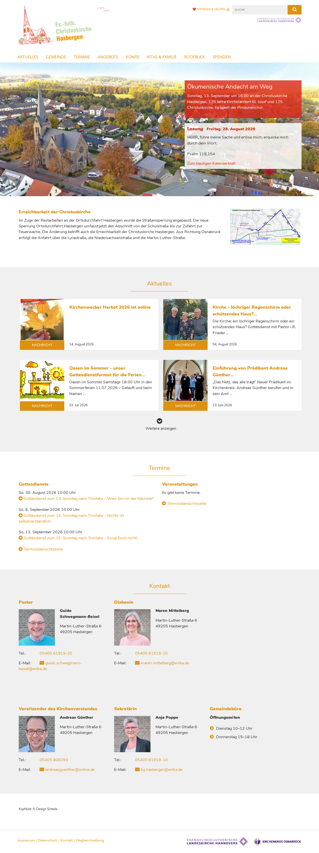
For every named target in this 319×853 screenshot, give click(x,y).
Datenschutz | (49, 840)
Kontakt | (68, 840)
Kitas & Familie (162, 57)
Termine (82, 57)
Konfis (133, 57)
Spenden (222, 57)
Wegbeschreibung (90, 840)
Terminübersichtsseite (43, 549)
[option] (159, 129)
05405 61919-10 (151, 760)
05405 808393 (54, 760)
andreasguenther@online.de (70, 769)
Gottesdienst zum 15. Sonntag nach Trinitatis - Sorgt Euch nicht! (80, 538)
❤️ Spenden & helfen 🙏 (211, 9)
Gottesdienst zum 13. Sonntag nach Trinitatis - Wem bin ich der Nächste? (89, 498)
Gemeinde (56, 57)
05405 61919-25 (151, 653)
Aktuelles (27, 57)
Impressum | (27, 840)
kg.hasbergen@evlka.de (161, 769)
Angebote (108, 57)
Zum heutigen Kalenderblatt (211, 163)
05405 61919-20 (56, 653)
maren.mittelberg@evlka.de (165, 663)
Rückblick (194, 57)
